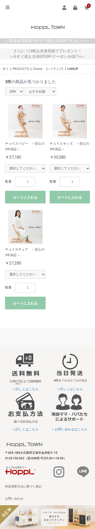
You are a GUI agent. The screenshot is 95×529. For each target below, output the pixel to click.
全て (6, 69)
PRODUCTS (21, 69)
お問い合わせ (14, 498)
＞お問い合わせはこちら (69, 429)
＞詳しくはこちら (25, 389)
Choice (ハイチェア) (48, 69)
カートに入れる (25, 197)
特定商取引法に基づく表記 (23, 486)
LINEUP (72, 69)
